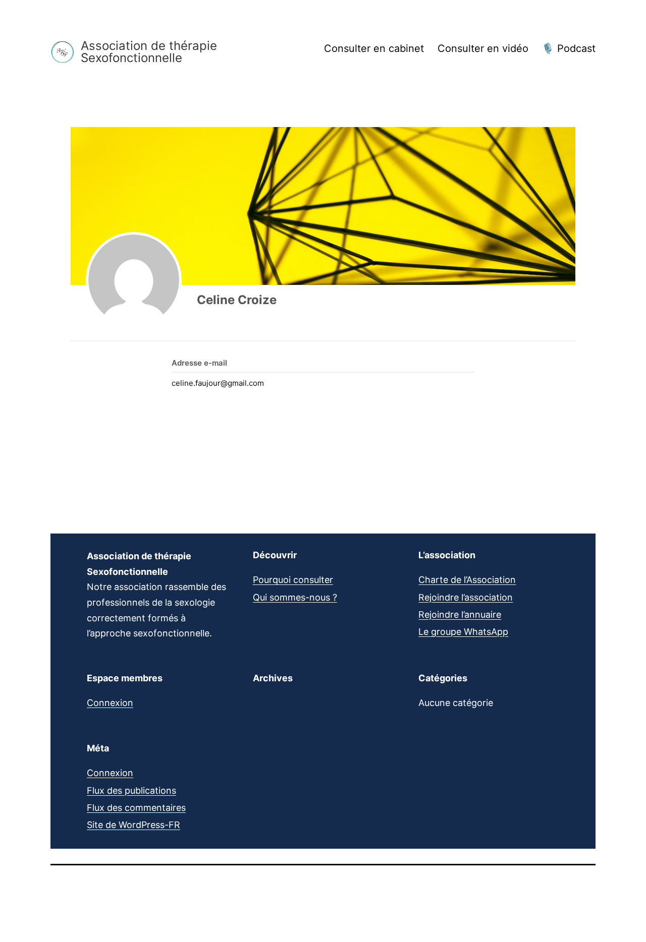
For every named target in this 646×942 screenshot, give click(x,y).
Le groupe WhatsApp (463, 631)
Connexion (110, 702)
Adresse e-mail (199, 363)
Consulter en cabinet (374, 48)
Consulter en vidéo (483, 48)
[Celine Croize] (134, 280)
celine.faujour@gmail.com (218, 383)
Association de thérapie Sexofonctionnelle (149, 52)
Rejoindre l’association (465, 597)
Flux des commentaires (136, 807)
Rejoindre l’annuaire (459, 614)
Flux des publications (131, 790)
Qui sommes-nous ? (295, 597)
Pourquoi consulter (293, 579)
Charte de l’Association (467, 579)
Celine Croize (237, 299)
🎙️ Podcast (569, 48)
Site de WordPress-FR (133, 824)
